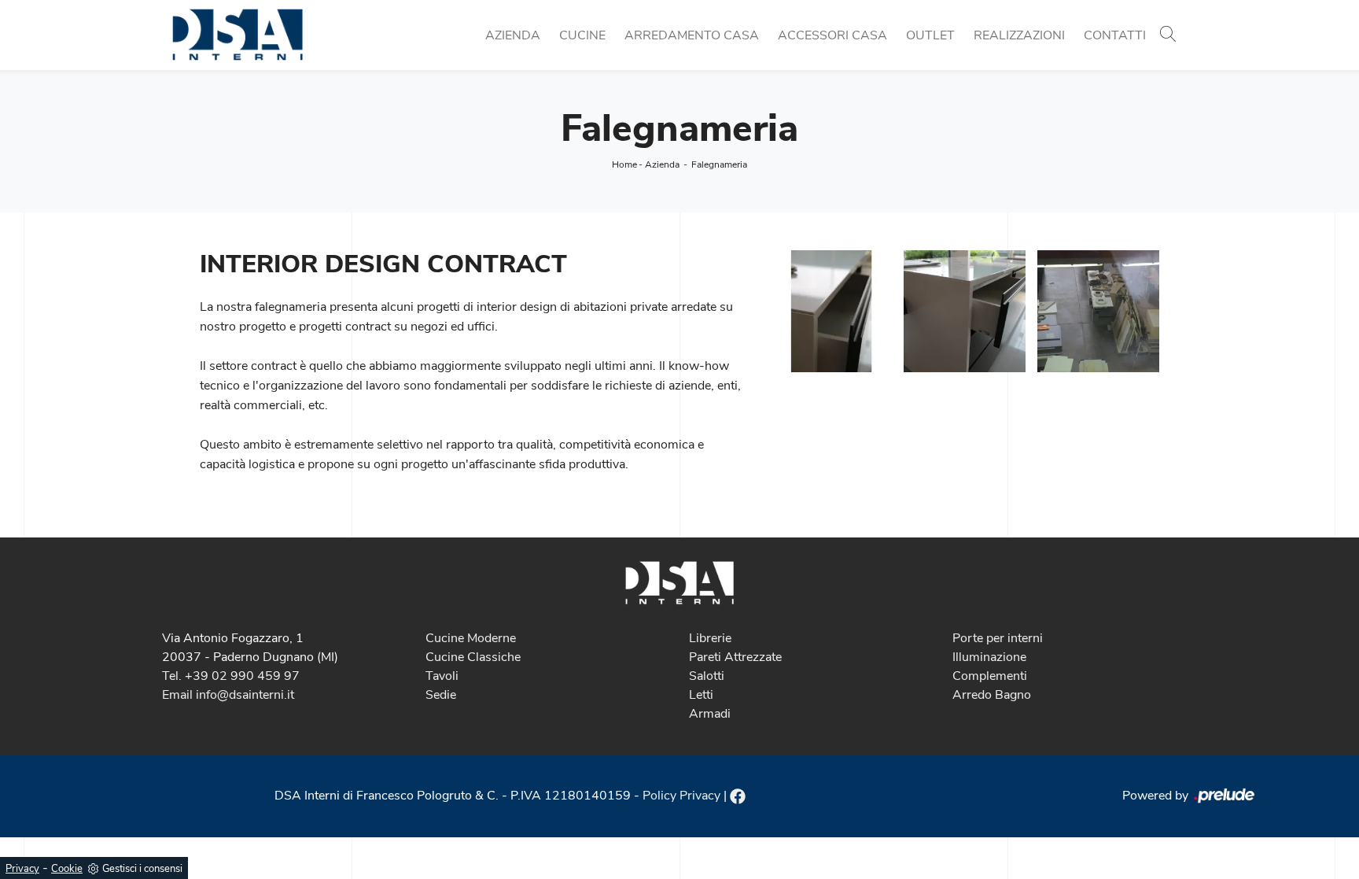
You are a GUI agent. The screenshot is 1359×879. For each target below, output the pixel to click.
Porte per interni (997, 638)
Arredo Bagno (991, 695)
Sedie (440, 695)
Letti (701, 695)
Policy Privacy (681, 795)
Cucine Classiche (473, 657)
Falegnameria (719, 164)
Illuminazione (989, 657)
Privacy (22, 869)
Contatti (1115, 35)
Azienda (512, 35)
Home (624, 164)
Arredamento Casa (691, 35)
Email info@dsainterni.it (228, 695)
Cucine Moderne (470, 638)
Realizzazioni (1019, 35)
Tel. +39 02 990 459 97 (231, 676)
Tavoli (442, 676)
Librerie (710, 638)
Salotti (706, 676)
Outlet (930, 35)
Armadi (710, 713)
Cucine (582, 35)
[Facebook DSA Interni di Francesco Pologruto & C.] (738, 795)
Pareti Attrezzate (735, 657)
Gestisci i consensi (142, 869)
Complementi (989, 676)
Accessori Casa (832, 35)
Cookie (67, 869)
